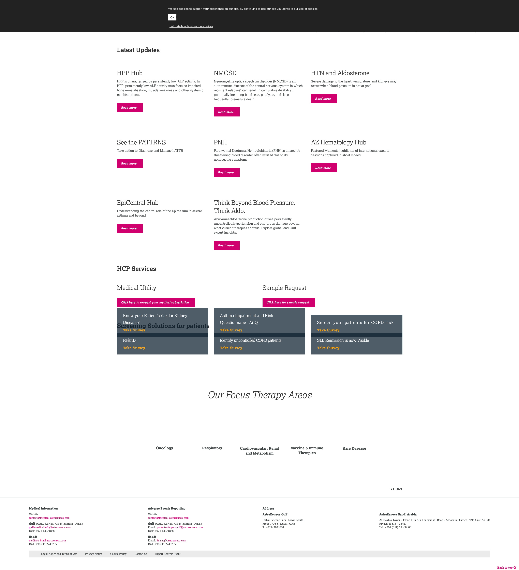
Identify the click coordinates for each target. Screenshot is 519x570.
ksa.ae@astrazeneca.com (171, 540)
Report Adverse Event (167, 553)
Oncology (164, 448)
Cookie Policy (118, 553)
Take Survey (134, 330)
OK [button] (172, 17)
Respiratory (212, 448)
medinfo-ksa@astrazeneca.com (47, 540)
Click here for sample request (288, 302)
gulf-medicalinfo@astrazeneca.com (50, 527)
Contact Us (141, 553)
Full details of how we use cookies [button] (191, 26)
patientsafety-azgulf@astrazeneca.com (180, 527)
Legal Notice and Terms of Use (59, 553)
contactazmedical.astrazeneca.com (49, 517)
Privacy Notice (93, 553)
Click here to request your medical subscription (155, 302)
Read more (129, 107)
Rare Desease (354, 448)
